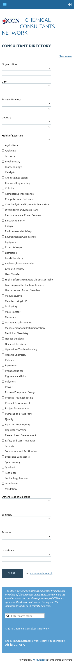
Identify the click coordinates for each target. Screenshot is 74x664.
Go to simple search (41, 573)
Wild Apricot (40, 659)
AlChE (9, 644)
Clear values (65, 56)
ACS (22, 644)
